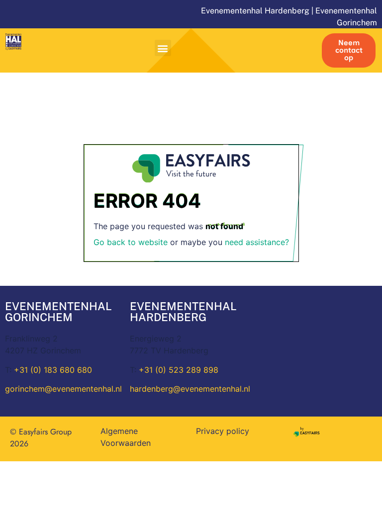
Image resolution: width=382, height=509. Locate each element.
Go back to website (131, 242)
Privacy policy (222, 431)
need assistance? (257, 242)
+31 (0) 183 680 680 (53, 370)
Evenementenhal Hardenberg (255, 10)
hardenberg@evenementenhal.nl (190, 389)
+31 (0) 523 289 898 (178, 370)
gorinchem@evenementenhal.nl (63, 389)
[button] (163, 48)
